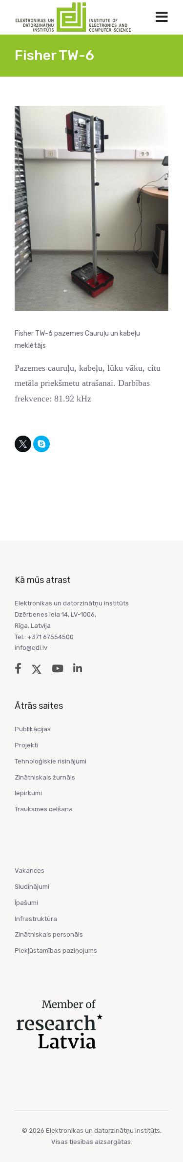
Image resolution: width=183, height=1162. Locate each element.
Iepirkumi (28, 793)
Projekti (26, 745)
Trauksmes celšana (44, 809)
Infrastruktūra (36, 918)
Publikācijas (33, 729)
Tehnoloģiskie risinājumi (50, 761)
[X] (23, 444)
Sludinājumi (32, 886)
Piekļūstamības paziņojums (56, 950)
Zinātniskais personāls (49, 934)
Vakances (29, 870)
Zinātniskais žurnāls (45, 777)
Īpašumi (26, 902)
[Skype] (41, 444)
